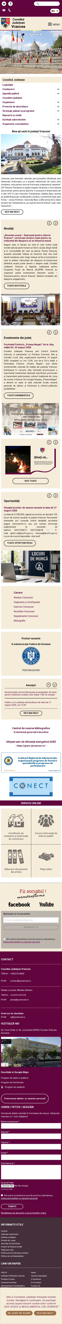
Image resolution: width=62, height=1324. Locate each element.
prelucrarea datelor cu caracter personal (21, 942)
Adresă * (5, 1132)
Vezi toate (31, 481)
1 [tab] (20, 34)
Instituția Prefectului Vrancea (13, 1276)
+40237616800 (17, 973)
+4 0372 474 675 (18, 995)
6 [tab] (37, 34)
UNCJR (4, 1272)
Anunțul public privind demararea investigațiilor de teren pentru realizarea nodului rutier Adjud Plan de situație (31, 693)
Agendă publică (10, 93)
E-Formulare (36, 1282)
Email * (4, 1153)
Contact (4, 1231)
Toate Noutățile (16, 286)
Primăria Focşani (8, 1279)
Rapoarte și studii (11, 115)
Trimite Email (4, 10)
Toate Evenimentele (18, 395)
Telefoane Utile (7, 1250)
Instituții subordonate (14, 119)
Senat (33, 1272)
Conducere (8, 89)
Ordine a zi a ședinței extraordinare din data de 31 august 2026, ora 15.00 (28, 703)
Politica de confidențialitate (12, 1256)
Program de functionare (12, 1082)
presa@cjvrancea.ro (19, 1000)
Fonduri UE (35, 1286)
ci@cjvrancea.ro (17, 1017)
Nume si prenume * (10, 1121)
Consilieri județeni (12, 98)
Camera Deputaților (39, 1276)
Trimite (12, 1206)
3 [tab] (27, 34)
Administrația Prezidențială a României (13, 1287)
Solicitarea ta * (8, 1163)
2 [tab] (23, 34)
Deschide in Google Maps (15, 1072)
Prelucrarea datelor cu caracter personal (24, 1098)
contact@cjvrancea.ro (20, 981)
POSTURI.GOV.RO (31, 670)
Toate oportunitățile (20, 543)
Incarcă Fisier (7, 1182)
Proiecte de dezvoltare (15, 106)
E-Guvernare (36, 1279)
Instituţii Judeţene (8, 1237)
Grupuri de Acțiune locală (11, 1247)
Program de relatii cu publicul (14, 1078)
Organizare (8, 102)
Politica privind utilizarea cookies (14, 1253)
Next (56, 223)
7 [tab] (41, 34)
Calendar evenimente (9, 1234)
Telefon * (5, 1142)
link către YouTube (46, 903)
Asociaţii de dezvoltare (10, 1243)
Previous (49, 223)
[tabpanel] (31, 52)
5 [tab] (34, 34)
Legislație (7, 84)
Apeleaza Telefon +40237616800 (10, 10)
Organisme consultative (15, 124)
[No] (58, 1305)
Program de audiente (15, 1087)
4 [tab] (30, 34)
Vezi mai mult (12, 212)
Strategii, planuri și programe (18, 111)
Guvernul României (8, 1282)
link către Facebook (19, 903)
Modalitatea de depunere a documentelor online (23, 1213)
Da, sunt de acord (19, 1313)
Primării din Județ (8, 1240)
